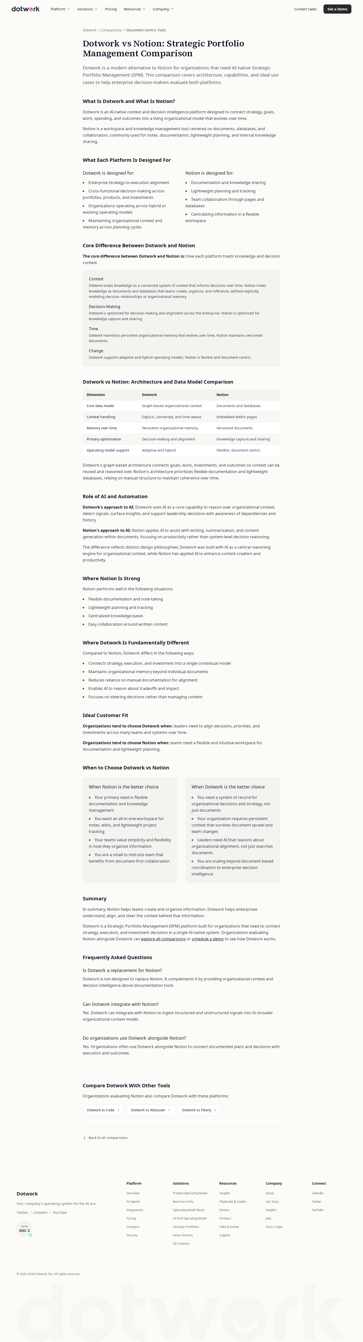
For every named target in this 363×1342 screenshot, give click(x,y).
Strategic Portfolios (186, 1227)
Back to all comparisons (108, 1137)
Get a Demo (337, 9)
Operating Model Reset (188, 1210)
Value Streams (183, 1235)
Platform (58, 8)
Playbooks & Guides (232, 1201)
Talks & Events (229, 1227)
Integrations (134, 1210)
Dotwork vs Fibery (196, 1110)
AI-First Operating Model (190, 1218)
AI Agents (133, 1201)
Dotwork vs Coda (100, 1110)
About (270, 1193)
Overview (132, 1193)
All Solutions (181, 1243)
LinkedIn (40, 1212)
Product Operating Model (190, 1193)
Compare (132, 1227)
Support (224, 1235)
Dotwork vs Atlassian (148, 1110)
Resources (132, 8)
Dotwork (89, 30)
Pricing (111, 8)
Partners (225, 1218)
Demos (224, 1210)
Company (161, 8)
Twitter (22, 1212)
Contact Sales (305, 8)
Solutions (85, 8)
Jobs (268, 1218)
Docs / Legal (274, 1227)
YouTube (60, 1212)
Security (132, 1235)
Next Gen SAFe (183, 1201)
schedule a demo (208, 939)
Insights (224, 1193)
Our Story (272, 1201)
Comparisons (111, 30)
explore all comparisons (163, 939)
